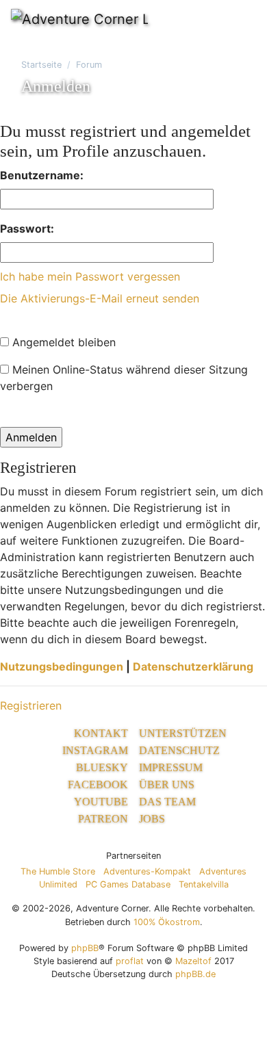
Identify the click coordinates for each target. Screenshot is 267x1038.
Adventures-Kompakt (147, 871)
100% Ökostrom (167, 922)
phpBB (85, 948)
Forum (89, 65)
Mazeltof (193, 961)
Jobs (152, 819)
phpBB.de (195, 974)
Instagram (95, 750)
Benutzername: (42, 175)
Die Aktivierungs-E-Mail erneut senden (99, 298)
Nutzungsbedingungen (61, 666)
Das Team (167, 801)
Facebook (98, 784)
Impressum (171, 767)
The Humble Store (58, 871)
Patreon (103, 819)
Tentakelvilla (204, 884)
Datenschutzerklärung (193, 666)
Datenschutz (179, 750)
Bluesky (102, 767)
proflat (130, 961)
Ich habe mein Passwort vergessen (90, 276)
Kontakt (101, 733)
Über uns (166, 784)
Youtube (101, 801)
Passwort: (27, 228)
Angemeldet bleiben (62, 342)
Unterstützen (183, 733)
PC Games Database (128, 884)
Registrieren (31, 705)
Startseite (41, 65)
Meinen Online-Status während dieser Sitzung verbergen (124, 378)
